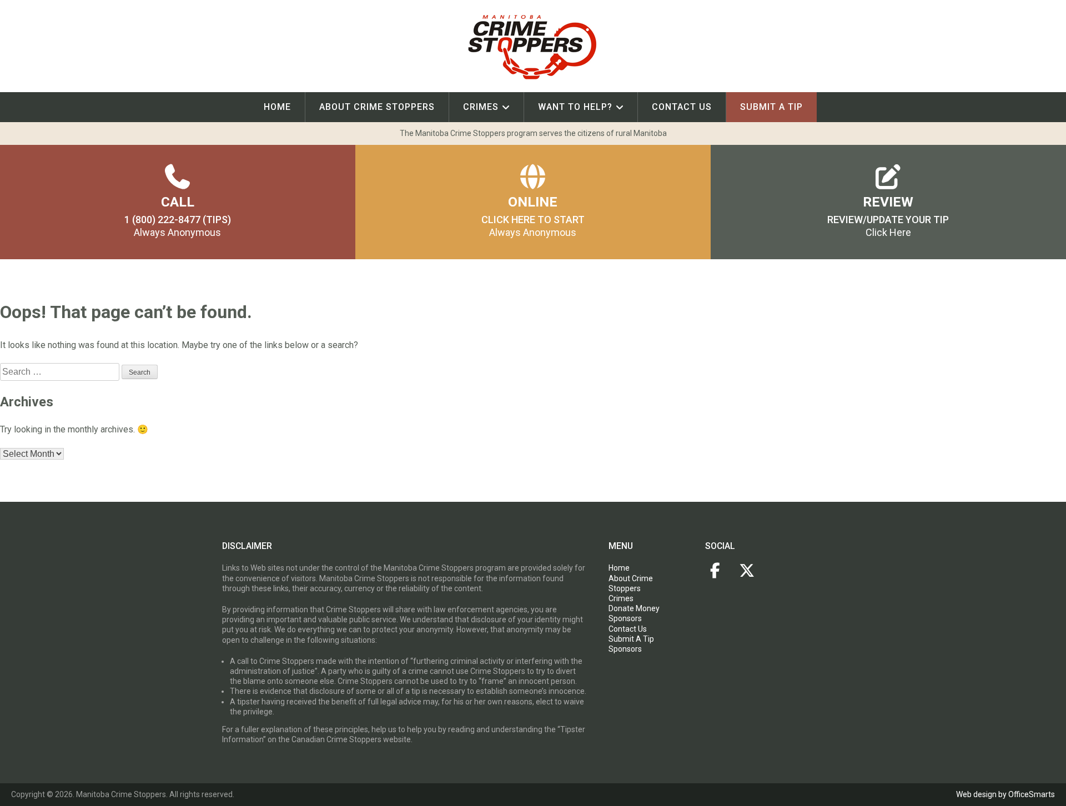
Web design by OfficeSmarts (1005, 794)
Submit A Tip (631, 638)
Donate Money (634, 608)
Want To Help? (575, 107)
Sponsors (625, 618)
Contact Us (682, 107)
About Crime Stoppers (377, 107)
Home (277, 107)
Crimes (481, 107)
